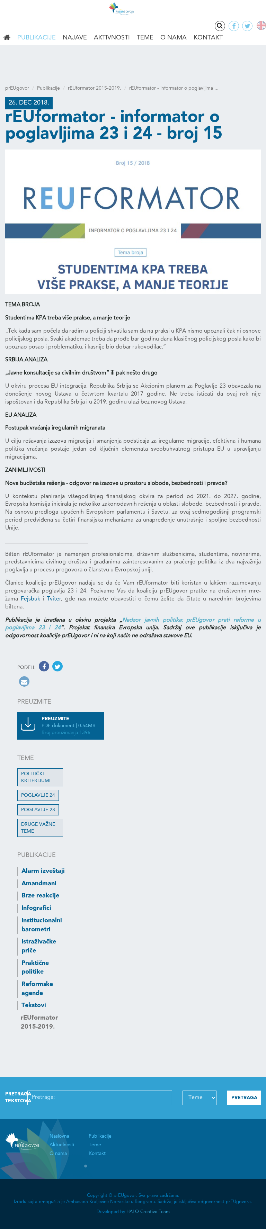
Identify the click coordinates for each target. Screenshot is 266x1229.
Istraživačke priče (38, 946)
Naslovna (7, 38)
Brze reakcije (40, 896)
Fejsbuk (30, 599)
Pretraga (220, 26)
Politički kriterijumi (36, 777)
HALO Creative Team (148, 1212)
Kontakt (208, 38)
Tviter (54, 599)
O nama (173, 38)
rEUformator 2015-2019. (94, 88)
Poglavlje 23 (38, 809)
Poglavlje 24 (38, 795)
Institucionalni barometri (41, 925)
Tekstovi (33, 1005)
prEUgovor (17, 88)
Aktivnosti (112, 38)
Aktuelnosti (62, 1144)
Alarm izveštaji (43, 871)
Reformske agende (37, 988)
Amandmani (38, 883)
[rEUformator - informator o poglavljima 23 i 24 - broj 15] (133, 222)
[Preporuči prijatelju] (23, 682)
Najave (75, 38)
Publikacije (36, 38)
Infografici (36, 908)
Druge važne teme (38, 828)
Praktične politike (35, 967)
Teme (145, 38)
